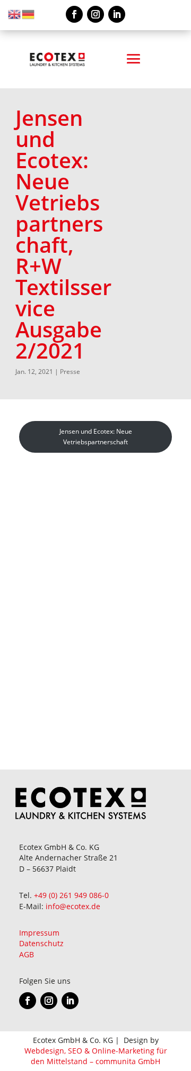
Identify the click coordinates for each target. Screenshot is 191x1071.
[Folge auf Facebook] (74, 14)
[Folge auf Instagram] (95, 14)
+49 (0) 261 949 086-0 (71, 895)
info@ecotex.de (73, 906)
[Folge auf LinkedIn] (116, 14)
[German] (29, 13)
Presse (70, 371)
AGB (26, 954)
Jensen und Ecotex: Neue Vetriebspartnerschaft (95, 436)
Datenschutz (41, 943)
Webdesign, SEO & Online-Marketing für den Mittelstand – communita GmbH (95, 1056)
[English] (15, 13)
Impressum (39, 933)
